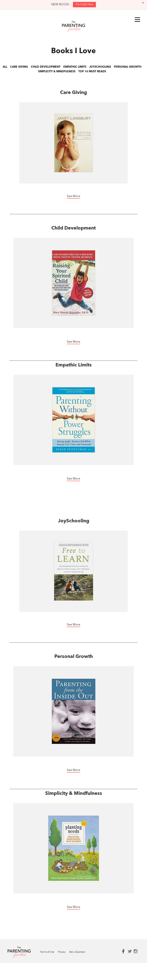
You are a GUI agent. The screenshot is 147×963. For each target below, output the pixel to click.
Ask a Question (77, 952)
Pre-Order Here (84, 4)
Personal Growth (127, 67)
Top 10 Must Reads (92, 71)
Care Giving (19, 67)
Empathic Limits (74, 67)
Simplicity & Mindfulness (56, 71)
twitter (131, 951)
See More (73, 196)
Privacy (61, 952)
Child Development (45, 67)
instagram (136, 951)
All (5, 67)
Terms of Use (47, 952)
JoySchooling (100, 67)
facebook (125, 951)
